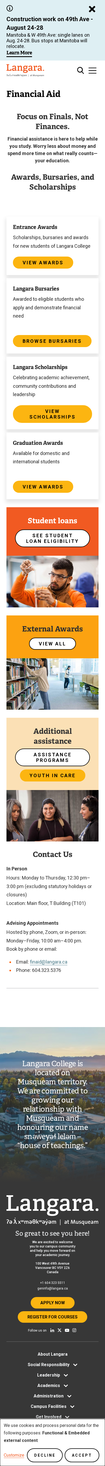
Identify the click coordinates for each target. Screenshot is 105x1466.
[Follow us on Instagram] (74, 1330)
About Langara (53, 1354)
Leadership (48, 1375)
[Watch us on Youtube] (67, 1330)
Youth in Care (53, 775)
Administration (49, 1396)
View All (52, 643)
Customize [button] (14, 1455)
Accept (82, 1455)
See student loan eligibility (52, 538)
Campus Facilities (48, 1406)
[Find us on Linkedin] (52, 1330)
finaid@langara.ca (48, 962)
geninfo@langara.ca (52, 1288)
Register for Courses (52, 1317)
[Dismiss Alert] (92, 9)
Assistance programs (53, 757)
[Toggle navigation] (92, 71)
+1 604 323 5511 (52, 1283)
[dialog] (52, 1442)
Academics (48, 1385)
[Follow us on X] (59, 1330)
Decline (44, 1455)
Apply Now (52, 1302)
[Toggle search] (81, 71)
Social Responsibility (48, 1364)
